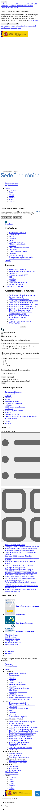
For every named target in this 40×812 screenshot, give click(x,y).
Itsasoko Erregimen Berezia (18, 251)
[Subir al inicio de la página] (2, 648)
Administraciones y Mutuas (14, 286)
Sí (5, 361)
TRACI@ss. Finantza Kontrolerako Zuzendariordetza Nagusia (20, 313)
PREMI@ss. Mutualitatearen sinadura (21, 302)
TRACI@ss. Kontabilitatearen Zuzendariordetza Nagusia (19, 316)
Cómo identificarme (11, 635)
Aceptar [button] (4, 24)
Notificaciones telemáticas (22, 4)
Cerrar (3, 383)
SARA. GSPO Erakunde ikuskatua (20, 321)
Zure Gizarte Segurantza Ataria (19, 757)
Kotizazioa (12, 246)
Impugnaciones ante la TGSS (18, 275)
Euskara (7, 188)
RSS (6, 655)
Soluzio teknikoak (15, 755)
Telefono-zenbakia (15, 770)
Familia (11, 240)
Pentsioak (12, 236)
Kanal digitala (13, 766)
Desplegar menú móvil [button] (28, 26)
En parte (7, 365)
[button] (20, 330)
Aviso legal (8, 664)
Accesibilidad (9, 651)
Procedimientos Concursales (18, 282)
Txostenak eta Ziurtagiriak (17, 233)
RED (10, 277)
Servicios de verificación (13, 642)
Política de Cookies (11, 666)
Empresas (8, 261)
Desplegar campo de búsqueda (11, 28)
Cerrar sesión (17, 217)
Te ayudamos (13, 768)
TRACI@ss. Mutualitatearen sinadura (21, 308)
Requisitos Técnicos (11, 644)
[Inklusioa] (14, 36)
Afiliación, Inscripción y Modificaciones (22, 271)
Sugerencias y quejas (11, 183)
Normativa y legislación (12, 639)
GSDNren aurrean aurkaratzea (19, 248)
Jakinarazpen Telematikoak (18, 761)
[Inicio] (20, 176)
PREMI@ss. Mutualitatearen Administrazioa (23, 301)
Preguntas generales (15, 753)
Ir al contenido (5, 26)
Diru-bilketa (13, 249)
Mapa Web (8, 653)
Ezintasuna (12, 238)
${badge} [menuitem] (10, 802)
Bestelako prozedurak (16, 255)
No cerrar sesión (6, 217)
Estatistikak (12, 253)
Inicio (7, 669)
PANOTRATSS (14, 323)
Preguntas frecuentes (11, 185)
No (6, 363)
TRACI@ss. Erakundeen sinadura (20, 310)
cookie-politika (33, 20)
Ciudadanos (9, 224)
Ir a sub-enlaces (16, 26)
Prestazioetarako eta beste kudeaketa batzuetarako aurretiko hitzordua (21, 258)
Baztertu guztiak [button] (13, 24)
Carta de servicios (10, 637)
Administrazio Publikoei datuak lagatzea (22, 295)
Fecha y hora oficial (11, 641)
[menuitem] (22, 183)
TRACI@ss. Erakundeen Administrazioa (22, 306)
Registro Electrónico (15, 6)
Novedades (14, 7)
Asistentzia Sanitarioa (16, 242)
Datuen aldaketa (14, 234)
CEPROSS (12, 319)
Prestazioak (12, 281)
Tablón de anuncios (7, 4)
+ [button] (1, 205)
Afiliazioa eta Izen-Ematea (17, 244)
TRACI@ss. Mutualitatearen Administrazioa (23, 304)
